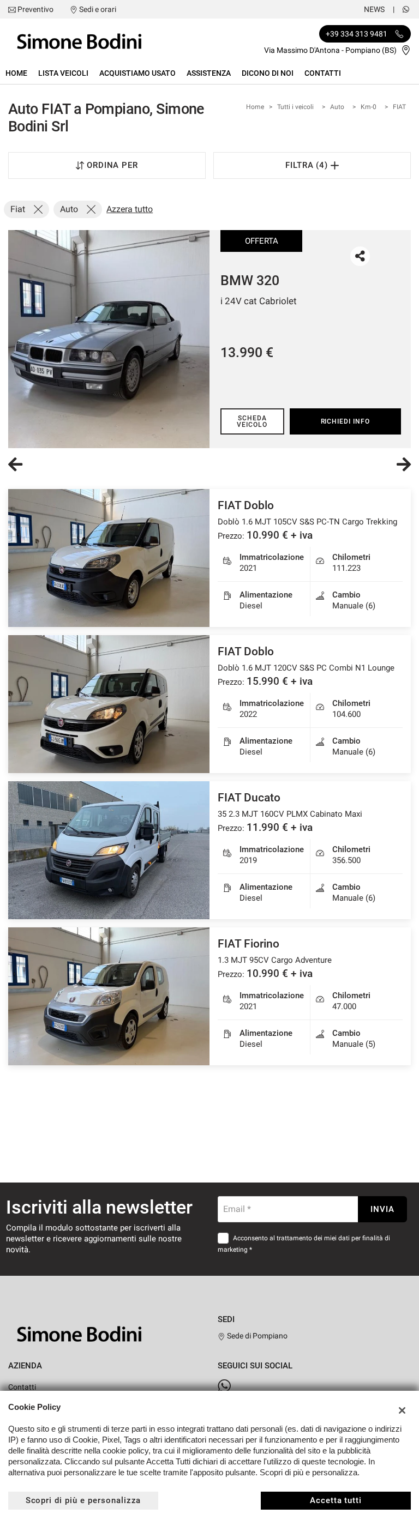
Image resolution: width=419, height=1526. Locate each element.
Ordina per (113, 165)
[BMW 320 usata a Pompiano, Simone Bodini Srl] (109, 339)
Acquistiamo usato (137, 73)
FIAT (399, 107)
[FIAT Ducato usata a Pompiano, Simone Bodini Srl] (109, 850)
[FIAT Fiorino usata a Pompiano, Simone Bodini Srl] (109, 996)
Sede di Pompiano (256, 1335)
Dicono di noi (268, 73)
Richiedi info (345, 421)
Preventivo (35, 9)
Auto (337, 107)
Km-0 (368, 107)
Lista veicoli (63, 73)
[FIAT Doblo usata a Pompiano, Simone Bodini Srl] (109, 558)
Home (16, 73)
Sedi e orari (97, 9)
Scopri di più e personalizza (83, 1500)
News (374, 9)
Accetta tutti (336, 1500)
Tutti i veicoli (295, 107)
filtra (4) (308, 165)
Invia (382, 1209)
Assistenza (209, 73)
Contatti (322, 73)
